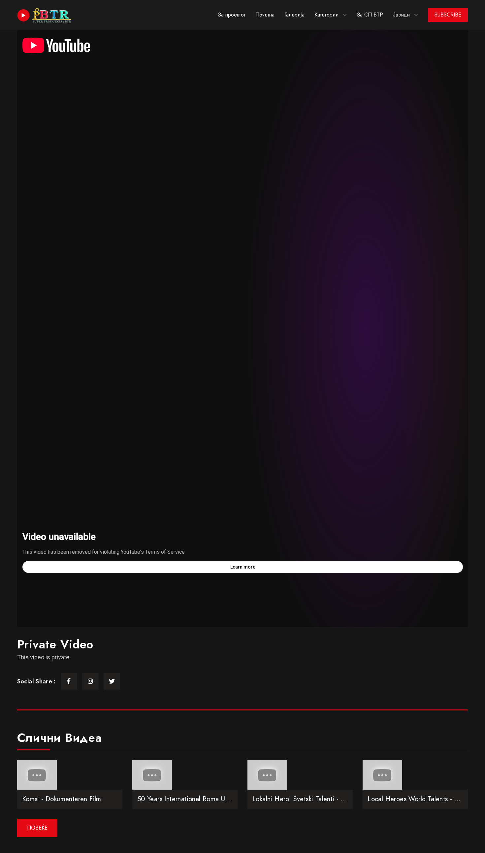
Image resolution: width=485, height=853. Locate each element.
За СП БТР (370, 14)
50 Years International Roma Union (187, 799)
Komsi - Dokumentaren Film (61, 799)
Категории (326, 14)
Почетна (265, 14)
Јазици (401, 14)
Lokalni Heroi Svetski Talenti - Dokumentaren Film (324, 799)
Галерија (294, 14)
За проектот (231, 14)
